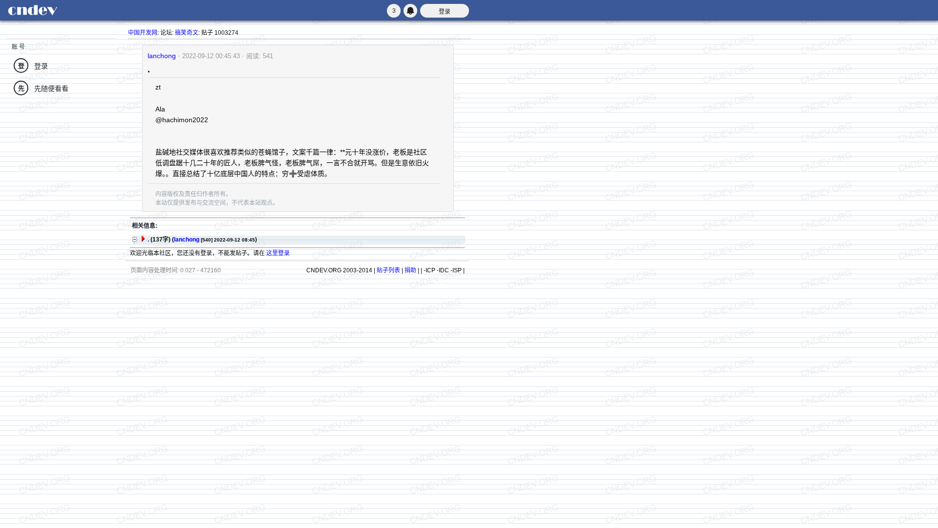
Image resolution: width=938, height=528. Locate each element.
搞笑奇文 (186, 32)
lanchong (162, 56)
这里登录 (278, 253)
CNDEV (32, 10)
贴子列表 (388, 270)
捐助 (410, 270)
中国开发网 (142, 32)
